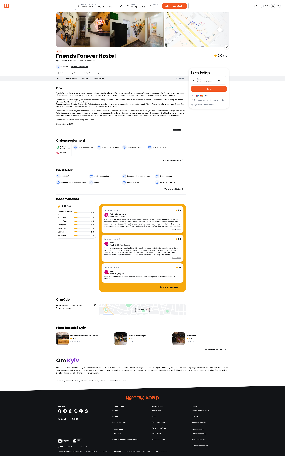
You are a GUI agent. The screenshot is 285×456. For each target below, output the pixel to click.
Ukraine (64, 60)
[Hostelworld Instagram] (70, 411)
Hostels (115, 411)
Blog (154, 416)
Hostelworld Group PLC (200, 411)
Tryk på (195, 416)
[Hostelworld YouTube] (75, 411)
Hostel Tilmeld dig (199, 434)
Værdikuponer (116, 451)
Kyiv (57, 60)
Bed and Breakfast (119, 422)
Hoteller (115, 416)
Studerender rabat (159, 439)
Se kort (73, 60)
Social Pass (156, 411)
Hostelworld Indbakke (200, 445)
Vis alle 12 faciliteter (79, 67)
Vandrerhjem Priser (159, 428)
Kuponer (104, 451)
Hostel (59, 51)
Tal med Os (116, 434)
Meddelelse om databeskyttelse (70, 451)
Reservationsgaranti (159, 422)
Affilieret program (198, 439)
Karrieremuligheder (199, 422)
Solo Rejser (156, 434)
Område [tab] (85, 78)
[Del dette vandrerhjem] (226, 47)
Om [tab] (57, 78)
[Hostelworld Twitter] (65, 411)
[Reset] (121, 6)
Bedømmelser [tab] (99, 78)
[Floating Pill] (219, 29)
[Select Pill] (273, 6)
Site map (146, 451)
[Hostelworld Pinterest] (81, 411)
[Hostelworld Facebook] (59, 411)
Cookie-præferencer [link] (161, 451)
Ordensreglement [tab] (70, 78)
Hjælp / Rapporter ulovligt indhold (125, 439)
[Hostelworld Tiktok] (86, 411)
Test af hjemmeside (132, 451)
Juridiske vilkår (91, 451)
